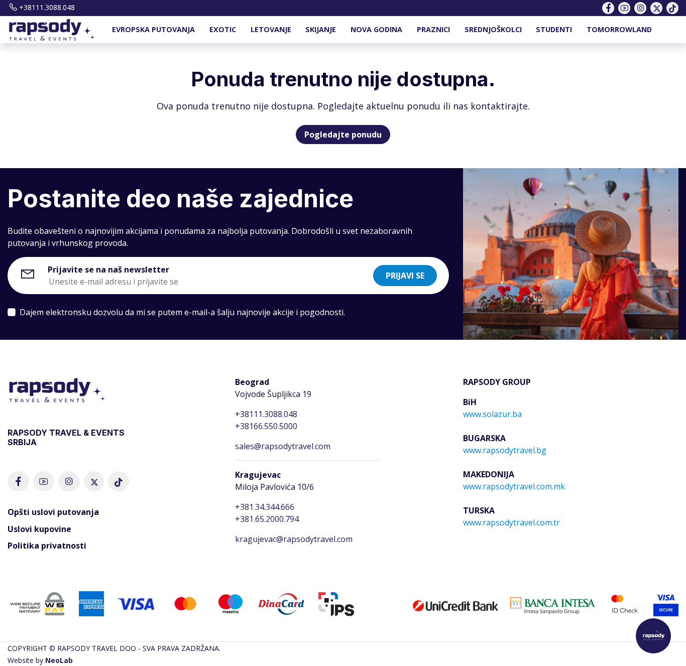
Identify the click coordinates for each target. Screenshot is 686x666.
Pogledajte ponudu (343, 134)
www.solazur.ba (492, 414)
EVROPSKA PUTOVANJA (153, 29)
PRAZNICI (433, 29)
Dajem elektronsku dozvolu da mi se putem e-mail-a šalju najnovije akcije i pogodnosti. (182, 312)
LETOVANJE (271, 29)
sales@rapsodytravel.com (282, 446)
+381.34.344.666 (264, 506)
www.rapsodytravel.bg (504, 450)
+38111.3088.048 (47, 7)
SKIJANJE (320, 29)
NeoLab (59, 660)
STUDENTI (554, 29)
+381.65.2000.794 (267, 518)
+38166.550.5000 (266, 426)
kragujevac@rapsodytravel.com (294, 539)
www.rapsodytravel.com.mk (514, 486)
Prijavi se (405, 275)
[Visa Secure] (665, 603)
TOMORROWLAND (619, 29)
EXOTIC (222, 29)
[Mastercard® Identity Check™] (624, 603)
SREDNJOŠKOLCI (493, 29)
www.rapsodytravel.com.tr (511, 522)
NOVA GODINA (376, 29)
